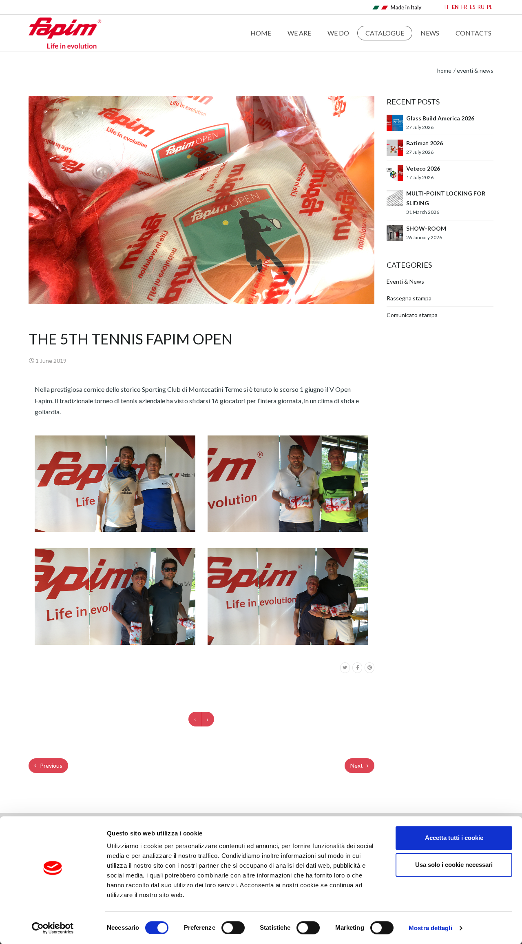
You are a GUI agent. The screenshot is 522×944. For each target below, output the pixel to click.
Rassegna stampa (409, 298)
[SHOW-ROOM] (395, 232)
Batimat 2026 (424, 143)
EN (455, 7)
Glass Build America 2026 (440, 118)
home (444, 70)
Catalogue (384, 33)
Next (357, 765)
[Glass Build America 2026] (395, 122)
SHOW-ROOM (426, 228)
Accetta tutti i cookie (454, 837)
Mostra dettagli (430, 927)
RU (481, 7)
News (429, 33)
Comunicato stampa (412, 314)
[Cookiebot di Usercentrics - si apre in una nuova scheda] (52, 928)
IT (447, 7)
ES (472, 7)
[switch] (233, 927)
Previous (50, 765)
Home (260, 33)
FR (464, 7)
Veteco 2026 (423, 168)
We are (299, 33)
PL (489, 7)
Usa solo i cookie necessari (454, 864)
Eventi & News (475, 70)
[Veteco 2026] (395, 172)
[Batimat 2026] (395, 147)
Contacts (473, 33)
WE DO (338, 33)
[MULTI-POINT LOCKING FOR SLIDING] (395, 197)
